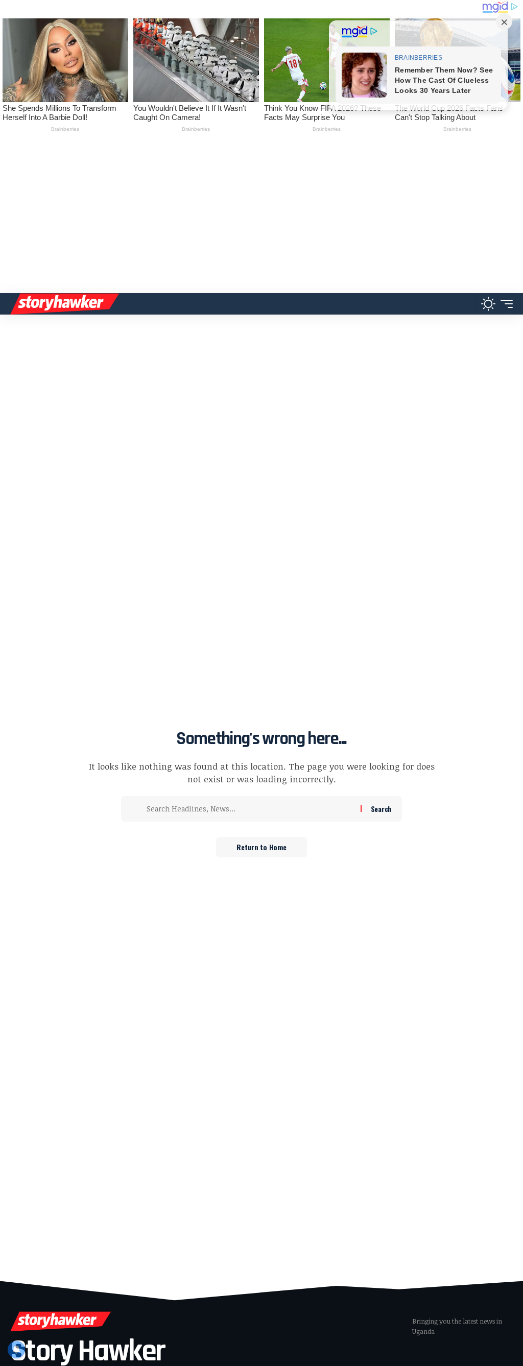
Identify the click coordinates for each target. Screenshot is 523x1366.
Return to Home (261, 847)
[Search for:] (250, 809)
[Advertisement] (261, 216)
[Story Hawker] (64, 304)
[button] (465, 304)
